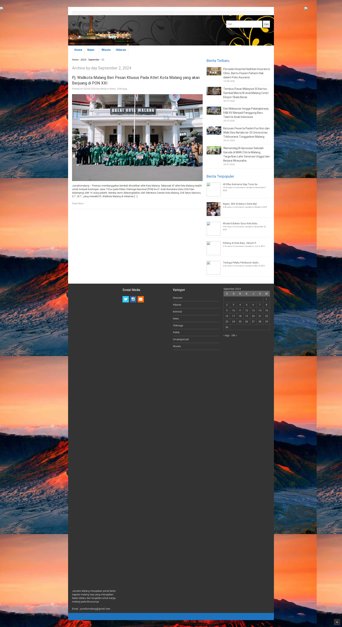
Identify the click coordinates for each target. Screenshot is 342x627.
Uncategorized (181, 339)
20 (253, 316)
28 (259, 321)
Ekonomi (177, 297)
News (90, 49)
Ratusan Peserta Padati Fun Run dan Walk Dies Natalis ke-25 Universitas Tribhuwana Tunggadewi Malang (246, 132)
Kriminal (177, 311)
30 (226, 327)
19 (246, 316)
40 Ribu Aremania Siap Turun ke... (241, 184)
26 (246, 321)
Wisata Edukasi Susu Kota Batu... (241, 223)
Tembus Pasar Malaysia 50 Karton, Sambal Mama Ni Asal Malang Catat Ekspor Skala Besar (246, 93)
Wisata (106, 49)
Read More (78, 203)
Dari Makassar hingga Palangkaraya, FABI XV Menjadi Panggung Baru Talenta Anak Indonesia (246, 112)
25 (240, 321)
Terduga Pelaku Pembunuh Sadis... (241, 262)
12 (246, 310)
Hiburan (121, 49)
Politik (176, 332)
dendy (103, 88)
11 (240, 310)
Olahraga (122, 88)
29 (266, 321)
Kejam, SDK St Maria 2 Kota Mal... (240, 204)
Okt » (234, 335)
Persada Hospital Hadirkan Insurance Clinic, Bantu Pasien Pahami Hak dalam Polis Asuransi (246, 73)
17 (233, 316)
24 (233, 321)
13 (253, 310)
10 (233, 310)
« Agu (226, 335)
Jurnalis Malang (84, 27)
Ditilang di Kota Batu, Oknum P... (240, 243)
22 (266, 316)
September (93, 59)
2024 (83, 59)
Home (78, 49)
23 (226, 321)
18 (240, 316)
